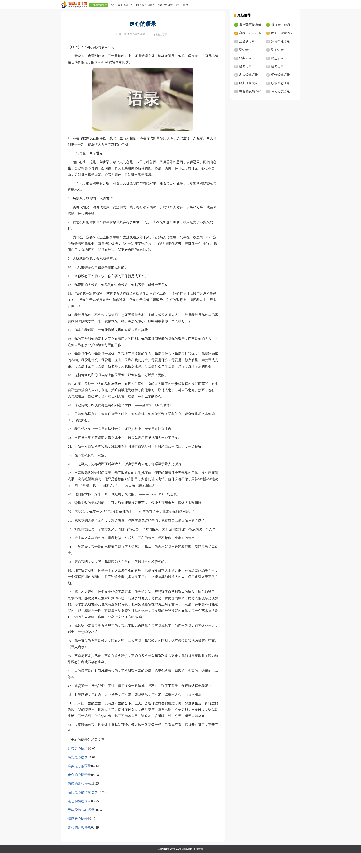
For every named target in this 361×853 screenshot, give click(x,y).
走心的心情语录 (79, 775)
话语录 (244, 49)
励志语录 (277, 58)
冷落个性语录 (280, 41)
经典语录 (147, 4)
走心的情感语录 (79, 801)
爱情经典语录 (280, 74)
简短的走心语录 (79, 783)
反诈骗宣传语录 (250, 24)
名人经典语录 (248, 74)
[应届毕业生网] (75, 4)
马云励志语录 (280, 91)
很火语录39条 (280, 24)
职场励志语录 (280, 83)
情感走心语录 (78, 818)
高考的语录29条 (250, 33)
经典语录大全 (248, 83)
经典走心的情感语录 (83, 792)
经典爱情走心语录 (81, 810)
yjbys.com (187, 848)
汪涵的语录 (247, 41)
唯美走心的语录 (79, 766)
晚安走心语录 (78, 757)
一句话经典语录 (98, 4)
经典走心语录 (78, 748)
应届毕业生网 (131, 4)
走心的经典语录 (79, 827)
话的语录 (277, 49)
